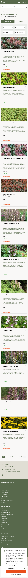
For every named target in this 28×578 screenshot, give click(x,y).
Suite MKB (4, 522)
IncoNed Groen (5, 524)
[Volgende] (24, 457)
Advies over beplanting (7, 514)
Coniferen (4, 494)
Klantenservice (5, 506)
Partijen (21, 21)
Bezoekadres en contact (8, 536)
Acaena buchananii (8, 51)
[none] (25, 6)
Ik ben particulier (6, 512)
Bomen (3, 488)
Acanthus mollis (7, 330)
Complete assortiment (7, 485)
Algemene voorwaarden (8, 528)
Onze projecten (6, 548)
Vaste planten (5, 490)
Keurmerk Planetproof (7, 540)
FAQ (3, 526)
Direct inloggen (5, 508)
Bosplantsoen (5, 492)
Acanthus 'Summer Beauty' (11, 259)
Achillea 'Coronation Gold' (10, 431)
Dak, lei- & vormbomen (7, 500)
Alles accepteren (16, 572)
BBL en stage (5, 544)
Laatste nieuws (5, 546)
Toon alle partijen (6, 69)
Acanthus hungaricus (9, 295)
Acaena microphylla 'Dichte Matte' (13, 158)
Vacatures (4, 542)
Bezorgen (4, 518)
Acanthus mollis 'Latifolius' (11, 366)
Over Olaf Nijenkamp (7, 534)
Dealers (3, 502)
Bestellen (4, 516)
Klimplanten (5, 496)
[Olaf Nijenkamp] (4, 2)
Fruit (3, 498)
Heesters (4, 486)
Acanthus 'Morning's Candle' (11, 223)
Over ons (4, 538)
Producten (8, 21)
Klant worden (5, 510)
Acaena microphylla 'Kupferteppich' (8, 195)
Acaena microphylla (8, 123)
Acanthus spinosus (8, 402)
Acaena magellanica (8, 87)
